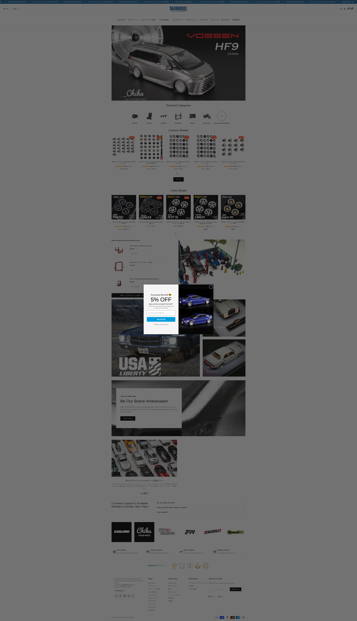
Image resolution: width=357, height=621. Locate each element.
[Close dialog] (211, 287)
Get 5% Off (161, 319)
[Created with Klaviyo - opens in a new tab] (178, 335)
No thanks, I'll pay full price (161, 324)
